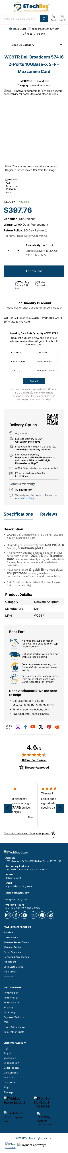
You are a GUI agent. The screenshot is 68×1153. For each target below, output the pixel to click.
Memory (8, 976)
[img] (34, 754)
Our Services (11, 1073)
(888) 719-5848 (34, 700)
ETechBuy (28, 1138)
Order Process (12, 1068)
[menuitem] (34, 45)
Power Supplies (12, 952)
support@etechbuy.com (34, 709)
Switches (8, 932)
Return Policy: (13, 230)
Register (8, 1053)
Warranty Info (11, 1002)
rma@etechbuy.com (16, 899)
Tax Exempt (10, 1012)
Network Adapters (40, 85)
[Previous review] (8, 808)
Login (6, 1048)
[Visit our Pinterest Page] (49, 728)
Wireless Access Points (16, 942)
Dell (47, 80)
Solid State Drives (13, 967)
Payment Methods (14, 1017)
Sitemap (8, 1092)
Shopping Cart (11, 1063)
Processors (10, 962)
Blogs (7, 1087)
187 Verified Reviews (34, 760)
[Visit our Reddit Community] (57, 728)
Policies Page (27, 498)
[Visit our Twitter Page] (41, 728)
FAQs (6, 1022)
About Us (9, 1077)
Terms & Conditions (14, 1027)
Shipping (8, 1007)
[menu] (34, 45)
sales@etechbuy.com (17, 892)
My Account (10, 1058)
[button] (17, 28)
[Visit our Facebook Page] (25, 728)
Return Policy (11, 998)
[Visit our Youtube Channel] (32, 727)
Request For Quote (14, 1032)
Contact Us (9, 1082)
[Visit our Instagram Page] (18, 728)
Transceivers (11, 937)
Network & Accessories (16, 957)
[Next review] (60, 808)
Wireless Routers (13, 947)
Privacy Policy (11, 993)
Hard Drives (10, 971)
